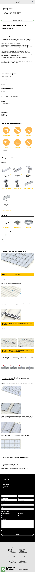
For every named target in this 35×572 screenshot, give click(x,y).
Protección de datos (25, 569)
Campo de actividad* (5, 511)
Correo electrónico (4, 498)
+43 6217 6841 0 (6, 484)
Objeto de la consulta (5, 507)
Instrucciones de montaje (19, 466)
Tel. (18, 498)
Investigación (3, 519)
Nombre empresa (4, 502)
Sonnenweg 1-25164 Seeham (5, 487)
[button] (33, 2)
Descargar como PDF (17, 20)
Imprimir (20, 569)
